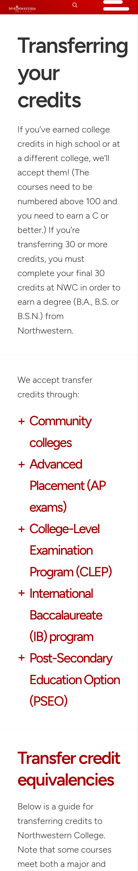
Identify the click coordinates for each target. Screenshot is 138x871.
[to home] (22, 9)
